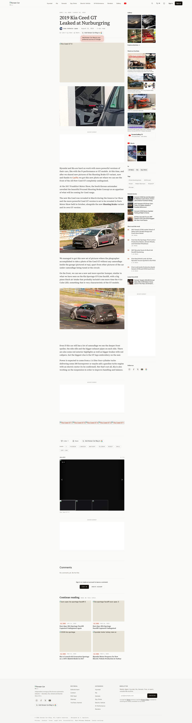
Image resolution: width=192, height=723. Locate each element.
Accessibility (68, 720)
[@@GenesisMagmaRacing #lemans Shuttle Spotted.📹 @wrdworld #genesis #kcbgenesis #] (141, 153)
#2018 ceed (147, 180)
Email (118, 446)
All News (68, 12)
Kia (57, 3)
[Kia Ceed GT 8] (92, 480)
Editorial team (74, 689)
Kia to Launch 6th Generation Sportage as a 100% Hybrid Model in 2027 (74, 657)
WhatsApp (92, 446)
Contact (73, 693)
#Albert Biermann (140, 183)
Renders (110, 3)
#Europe (131, 187)
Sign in (171, 3)
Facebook (73, 446)
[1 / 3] (68, 505)
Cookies (44, 720)
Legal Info (58, 720)
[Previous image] (62, 480)
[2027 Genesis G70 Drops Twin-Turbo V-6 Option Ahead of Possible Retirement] (149, 22)
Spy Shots (73, 3)
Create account (97, 587)
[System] (164, 3)
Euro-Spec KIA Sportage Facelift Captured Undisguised (104, 627)
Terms (128, 699)
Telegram (102, 446)
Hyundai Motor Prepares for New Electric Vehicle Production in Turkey (107, 657)
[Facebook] (133, 369)
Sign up (178, 3)
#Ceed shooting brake (135, 180)
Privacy (37, 720)
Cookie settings (97, 720)
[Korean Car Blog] (16, 3)
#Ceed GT (151, 183)
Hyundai (49, 3)
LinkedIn (83, 446)
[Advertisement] (92, 148)
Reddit (110, 446)
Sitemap (73, 699)
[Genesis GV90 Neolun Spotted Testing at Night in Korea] (134, 36)
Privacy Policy (145, 699)
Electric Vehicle (85, 3)
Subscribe (152, 695)
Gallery (118, 3)
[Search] (152, 3)
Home (61, 12)
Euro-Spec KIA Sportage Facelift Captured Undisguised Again (72, 627)
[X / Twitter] (138, 369)
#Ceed (130, 183)
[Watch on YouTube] (125, 3)
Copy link (64, 450)
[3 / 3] (100, 505)
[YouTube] (142, 369)
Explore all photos (134, 45)
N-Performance (99, 3)
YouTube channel (76, 702)
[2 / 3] (84, 505)
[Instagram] (129, 369)
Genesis (64, 3)
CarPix (75, 177)
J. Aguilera (84, 717)
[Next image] (121, 480)
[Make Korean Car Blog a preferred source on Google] (146, 369)
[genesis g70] (134, 22)
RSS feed (73, 696)
